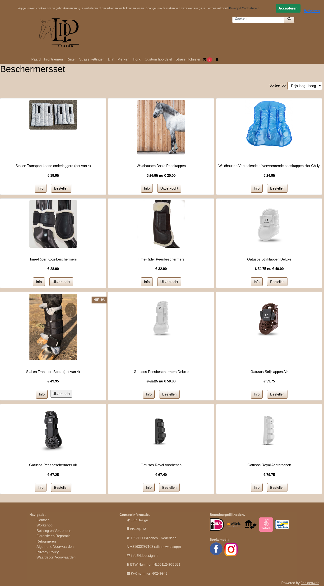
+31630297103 (141, 546)
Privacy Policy (48, 552)
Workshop (44, 525)
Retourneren (46, 541)
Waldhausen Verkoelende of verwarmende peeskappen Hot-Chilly (269, 166)
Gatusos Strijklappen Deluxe (269, 259)
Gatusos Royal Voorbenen (161, 465)
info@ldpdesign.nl (144, 555)
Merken (123, 59)
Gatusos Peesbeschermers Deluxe (161, 372)
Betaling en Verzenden (54, 531)
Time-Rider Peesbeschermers (161, 259)
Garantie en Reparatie (53, 536)
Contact (43, 520)
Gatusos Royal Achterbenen (269, 465)
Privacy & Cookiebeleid (244, 8)
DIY (111, 59)
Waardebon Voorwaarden (56, 557)
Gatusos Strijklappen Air (269, 372)
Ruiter (71, 59)
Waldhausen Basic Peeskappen (161, 166)
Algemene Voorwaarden (55, 546)
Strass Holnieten (188, 59)
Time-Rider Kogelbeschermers (53, 259)
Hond (137, 59)
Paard (36, 59)
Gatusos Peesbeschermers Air (53, 465)
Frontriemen (53, 59)
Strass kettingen (91, 59)
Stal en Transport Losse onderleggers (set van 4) (53, 166)
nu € (161, 175)
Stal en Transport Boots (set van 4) (53, 372)
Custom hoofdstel (158, 59)
